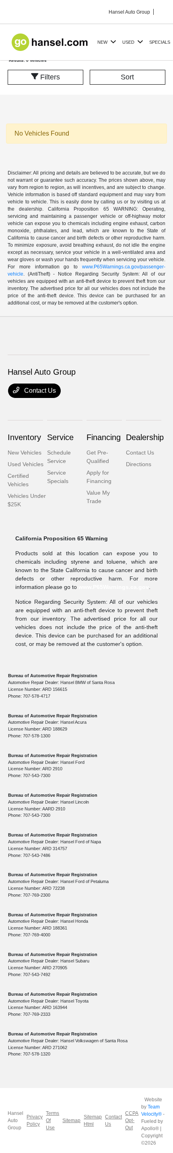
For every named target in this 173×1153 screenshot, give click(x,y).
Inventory (24, 437)
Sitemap (71, 1120)
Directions (138, 464)
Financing (103, 437)
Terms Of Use (52, 1120)
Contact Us (39, 390)
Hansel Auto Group (15, 1120)
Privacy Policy (35, 1120)
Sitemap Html (93, 1120)
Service (60, 437)
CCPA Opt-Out (131, 1120)
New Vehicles (24, 452)
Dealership (145, 437)
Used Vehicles (25, 464)
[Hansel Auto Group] (51, 41)
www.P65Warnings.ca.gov (113, 587)
